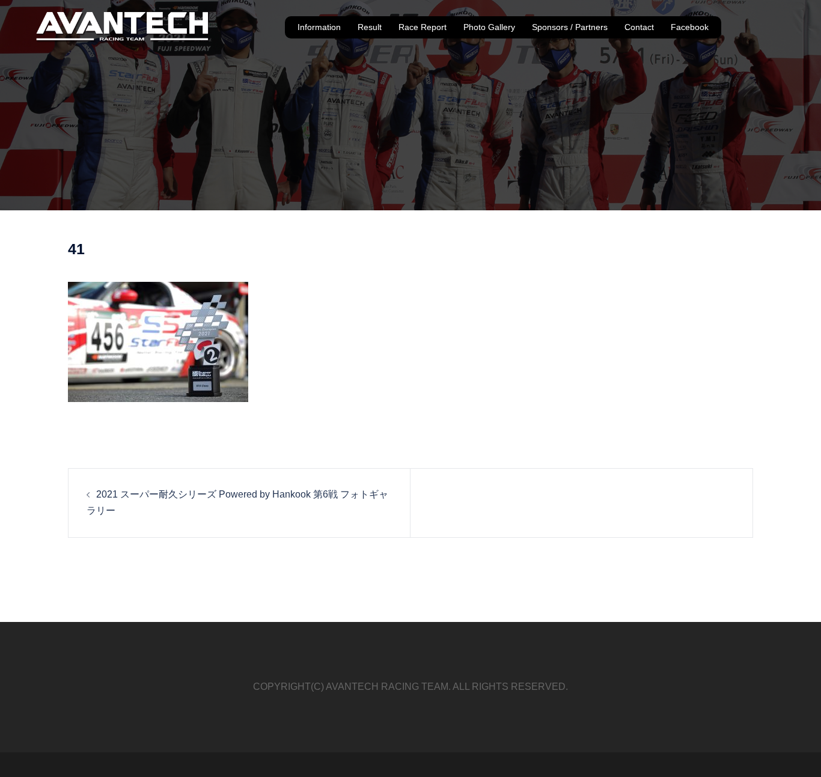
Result (370, 27)
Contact (639, 27)
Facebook (690, 27)
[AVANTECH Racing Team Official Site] (123, 27)
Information (319, 27)
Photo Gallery (489, 27)
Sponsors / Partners (570, 27)
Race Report (422, 27)
